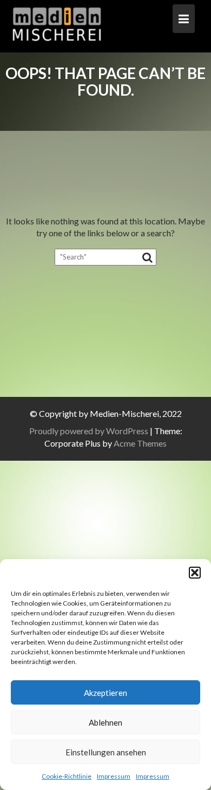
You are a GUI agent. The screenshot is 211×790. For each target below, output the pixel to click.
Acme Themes (140, 443)
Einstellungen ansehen (105, 752)
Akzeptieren (105, 693)
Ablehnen (105, 722)
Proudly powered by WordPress (88, 431)
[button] (194, 572)
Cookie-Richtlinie (66, 776)
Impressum (113, 776)
